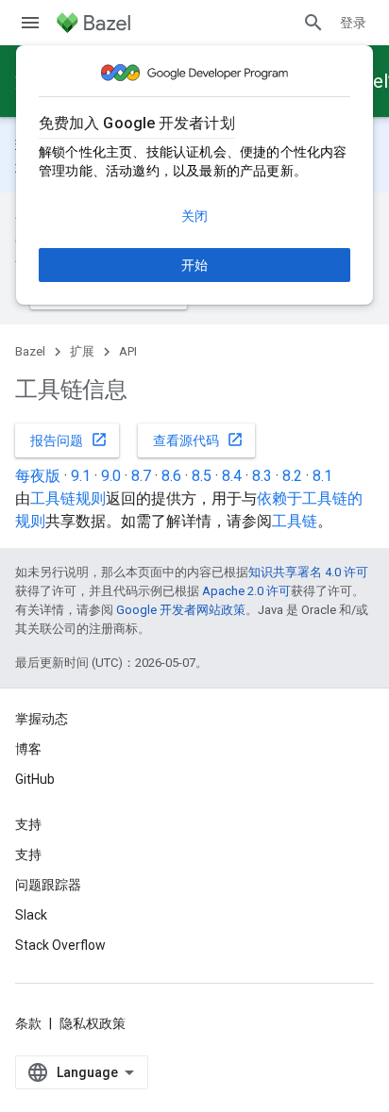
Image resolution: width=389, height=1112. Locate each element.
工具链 (294, 521)
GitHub (35, 779)
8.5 (201, 476)
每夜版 (37, 476)
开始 (194, 265)
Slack (31, 914)
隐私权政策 (92, 1023)
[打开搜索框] (313, 22)
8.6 (171, 476)
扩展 (82, 351)
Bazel (30, 351)
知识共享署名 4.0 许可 (308, 572)
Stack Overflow (60, 945)
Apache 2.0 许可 (246, 591)
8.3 (262, 476)
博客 (28, 748)
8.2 (292, 476)
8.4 (232, 476)
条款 (28, 1023)
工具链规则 (68, 498)
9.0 (111, 476)
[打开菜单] (30, 22)
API (128, 351)
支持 (28, 854)
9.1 (81, 476)
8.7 (141, 476)
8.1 (322, 476)
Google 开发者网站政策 (180, 610)
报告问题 (69, 439)
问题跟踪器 (48, 884)
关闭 (194, 216)
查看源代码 (198, 439)
